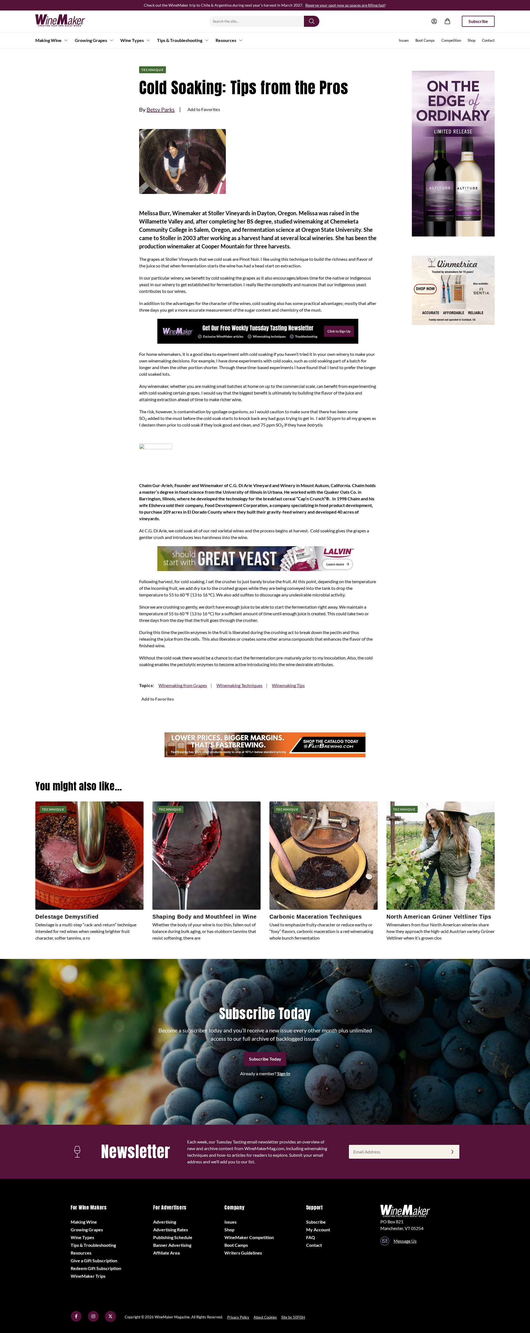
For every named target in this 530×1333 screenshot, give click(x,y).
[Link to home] (67, 21)
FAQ (310, 1237)
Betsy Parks (161, 109)
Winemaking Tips (288, 685)
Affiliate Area (166, 1252)
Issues (404, 40)
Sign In (283, 1073)
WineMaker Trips (88, 1276)
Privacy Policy (238, 1317)
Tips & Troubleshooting (179, 40)
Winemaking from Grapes (182, 685)
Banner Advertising (172, 1245)
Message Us (405, 1240)
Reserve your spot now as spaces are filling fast (345, 5)
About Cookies (265, 1317)
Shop (471, 40)
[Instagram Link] (93, 1320)
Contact (488, 40)
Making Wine (48, 40)
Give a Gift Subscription (94, 1260)
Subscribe (478, 21)
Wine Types (132, 40)
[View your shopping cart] (447, 21)
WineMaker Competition (249, 1237)
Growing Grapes (91, 40)
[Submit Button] (311, 21)
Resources (226, 40)
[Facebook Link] (76, 1320)
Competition (451, 40)
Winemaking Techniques (239, 685)
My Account (318, 1229)
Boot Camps (425, 40)
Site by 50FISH (293, 1317)
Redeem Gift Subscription (96, 1268)
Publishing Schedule (172, 1237)
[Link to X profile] (110, 1320)
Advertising (164, 1221)
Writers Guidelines (243, 1252)
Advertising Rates (170, 1229)
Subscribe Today (265, 1058)
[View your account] (434, 21)
